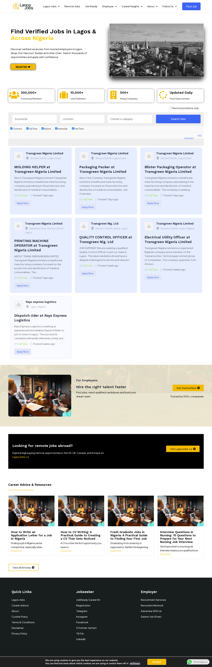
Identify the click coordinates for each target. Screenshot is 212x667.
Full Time (32, 128)
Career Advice (20, 605)
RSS (200, 135)
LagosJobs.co (20, 456)
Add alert (189, 138)
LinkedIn (81, 639)
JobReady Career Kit (88, 599)
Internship (62, 128)
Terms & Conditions (23, 622)
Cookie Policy (20, 616)
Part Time (79, 128)
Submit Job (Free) (151, 616)
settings (135, 663)
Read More (16, 551)
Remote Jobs (72, 6)
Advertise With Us (151, 610)
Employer (108, 6)
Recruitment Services (153, 599)
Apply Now (22, 203)
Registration (83, 605)
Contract (17, 128)
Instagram (82, 616)
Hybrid (47, 128)
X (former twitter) (86, 627)
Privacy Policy (19, 633)
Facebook (82, 622)
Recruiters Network (152, 605)
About (151, 6)
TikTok (80, 633)
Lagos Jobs (49, 6)
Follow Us (168, 6)
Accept (156, 662)
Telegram (81, 610)
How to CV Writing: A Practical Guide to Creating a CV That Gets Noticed (80, 535)
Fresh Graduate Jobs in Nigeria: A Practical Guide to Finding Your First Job (128, 535)
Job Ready (91, 6)
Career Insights (130, 6)
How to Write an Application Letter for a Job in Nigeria (31, 535)
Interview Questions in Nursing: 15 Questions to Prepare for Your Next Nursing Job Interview (178, 536)
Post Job (191, 6)
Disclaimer (18, 627)
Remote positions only (185, 108)
